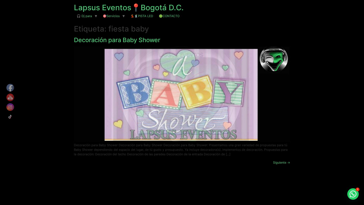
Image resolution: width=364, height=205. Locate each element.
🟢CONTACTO (169, 16)
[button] (353, 194)
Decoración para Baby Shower (117, 40)
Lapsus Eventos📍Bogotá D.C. (129, 7)
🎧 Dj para (84, 16)
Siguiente (281, 162)
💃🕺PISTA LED (141, 16)
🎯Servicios (111, 16)
